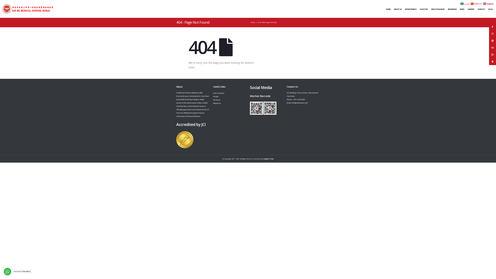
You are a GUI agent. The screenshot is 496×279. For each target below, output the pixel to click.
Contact (481, 9)
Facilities (424, 9)
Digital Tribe (269, 159)
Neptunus (217, 103)
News (462, 9)
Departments (411, 9)
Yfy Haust (216, 100)
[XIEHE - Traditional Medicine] (28, 9)
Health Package (438, 9)
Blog (490, 9)
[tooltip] (492, 26)
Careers (471, 9)
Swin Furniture (218, 93)
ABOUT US (398, 9)
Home (388, 9)
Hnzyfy (215, 96)
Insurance (452, 9)
